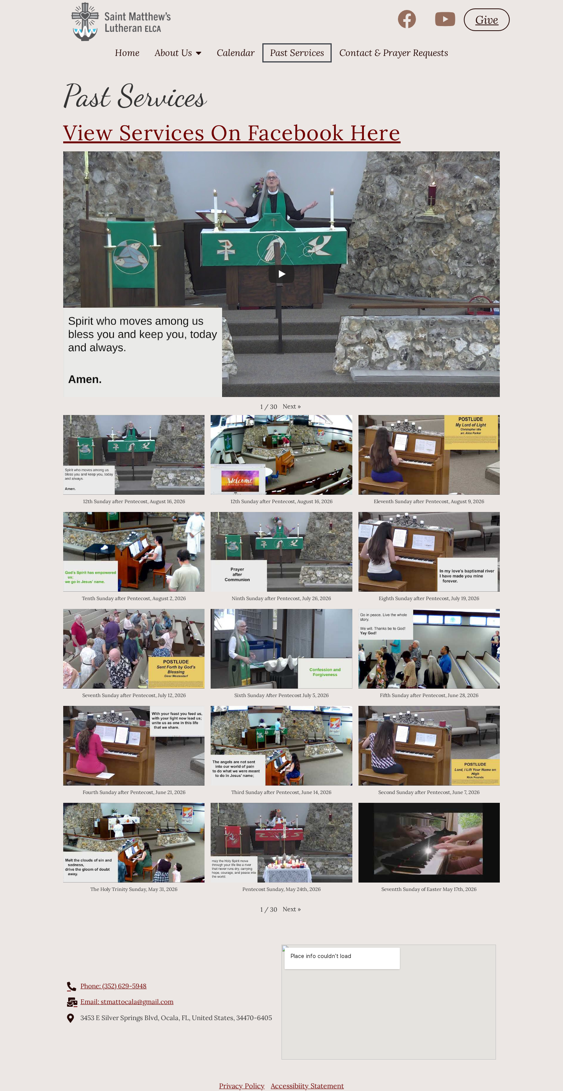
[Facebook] (407, 19)
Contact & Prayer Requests (393, 53)
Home (127, 53)
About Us (173, 53)
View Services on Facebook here (232, 132)
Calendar (236, 53)
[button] (291, 406)
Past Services (297, 53)
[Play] (281, 274)
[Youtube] (445, 19)
